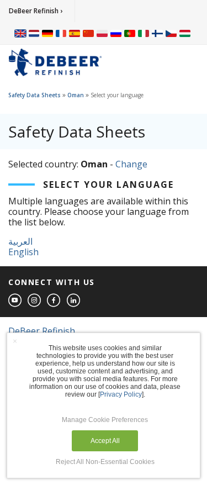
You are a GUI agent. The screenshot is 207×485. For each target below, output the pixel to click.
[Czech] (171, 33)
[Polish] (102, 33)
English (23, 252)
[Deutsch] (47, 33)
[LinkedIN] (74, 301)
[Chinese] (88, 33)
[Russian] (116, 33)
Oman (75, 95)
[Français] (61, 33)
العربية (20, 241)
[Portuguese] (130, 33)
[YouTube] (15, 301)
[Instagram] (35, 301)
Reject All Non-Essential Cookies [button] (105, 462)
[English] (20, 33)
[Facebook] (54, 301)
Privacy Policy (121, 394)
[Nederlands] (34, 33)
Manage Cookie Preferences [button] (105, 420)
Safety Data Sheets (34, 95)
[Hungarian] (185, 33)
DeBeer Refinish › (35, 10)
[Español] (74, 33)
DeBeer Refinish (41, 331)
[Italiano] (143, 33)
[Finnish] (157, 33)
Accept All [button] (105, 441)
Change (131, 164)
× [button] (15, 340)
